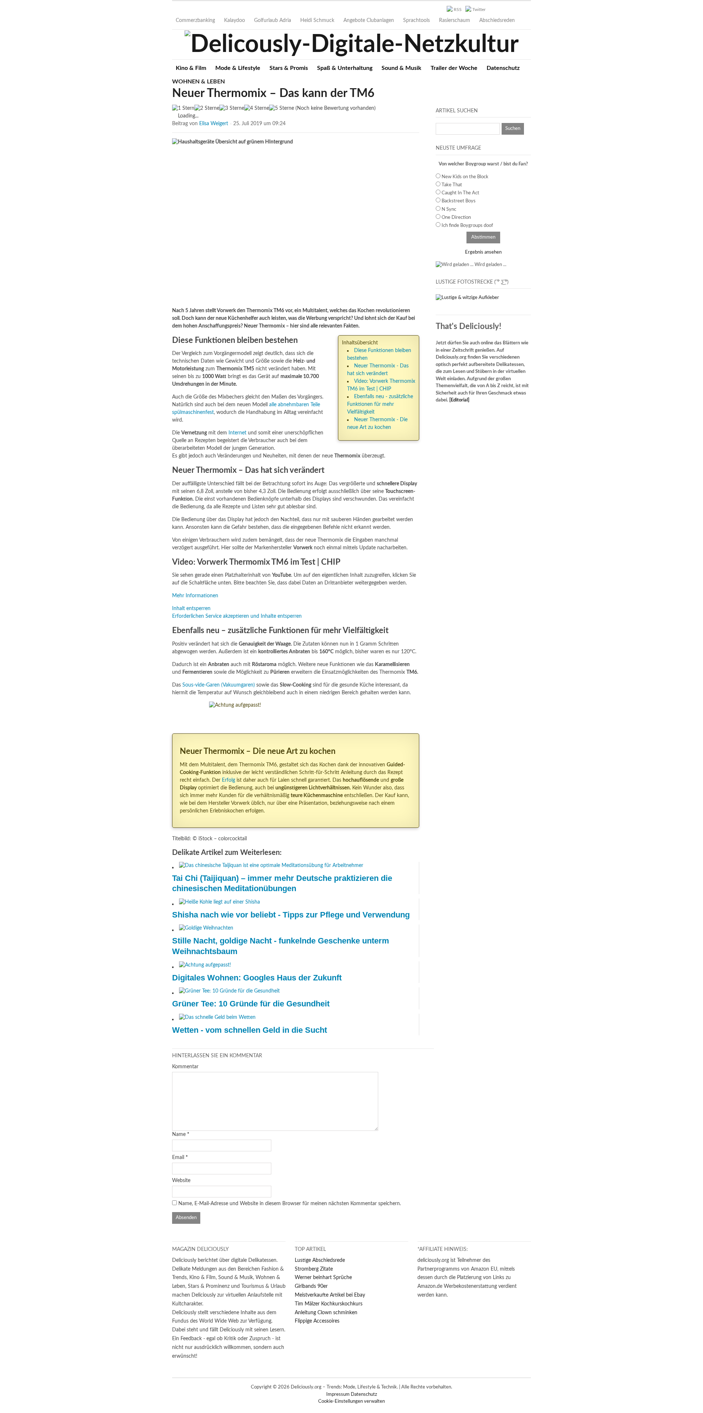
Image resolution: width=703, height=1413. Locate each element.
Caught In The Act (460, 193)
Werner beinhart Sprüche (323, 1277)
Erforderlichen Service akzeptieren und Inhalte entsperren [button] (237, 616)
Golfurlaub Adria (272, 20)
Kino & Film (191, 68)
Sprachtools (416, 20)
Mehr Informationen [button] (195, 595)
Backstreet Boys (459, 201)
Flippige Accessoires (317, 1321)
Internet (237, 433)
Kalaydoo (234, 20)
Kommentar (185, 1066)
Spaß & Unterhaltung (344, 68)
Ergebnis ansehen (483, 252)
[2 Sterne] (206, 108)
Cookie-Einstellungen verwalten (351, 1401)
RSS (458, 9)
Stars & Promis (288, 68)
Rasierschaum (454, 20)
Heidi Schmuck (317, 20)
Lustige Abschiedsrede (320, 1260)
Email (178, 1157)
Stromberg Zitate (314, 1269)
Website (181, 1180)
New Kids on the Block (465, 177)
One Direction (456, 217)
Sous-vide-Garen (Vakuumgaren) (218, 685)
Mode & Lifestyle (237, 68)
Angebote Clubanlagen (368, 20)
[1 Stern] (183, 108)
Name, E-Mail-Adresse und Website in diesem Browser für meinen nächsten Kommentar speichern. (289, 1203)
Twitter (479, 9)
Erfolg (228, 780)
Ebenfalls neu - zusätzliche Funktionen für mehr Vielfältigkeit (380, 404)
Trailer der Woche (454, 68)
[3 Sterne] (231, 108)
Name (179, 1134)
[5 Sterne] (281, 108)
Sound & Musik (401, 68)
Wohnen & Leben (198, 82)
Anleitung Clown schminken (326, 1312)
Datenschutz (503, 68)
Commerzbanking (195, 20)
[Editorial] (459, 400)
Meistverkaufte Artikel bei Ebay (330, 1295)
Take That (452, 185)
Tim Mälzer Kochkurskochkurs (328, 1304)
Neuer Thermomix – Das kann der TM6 (273, 93)
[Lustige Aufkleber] (467, 297)
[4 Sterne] (256, 108)
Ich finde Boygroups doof (467, 225)
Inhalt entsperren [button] (191, 608)
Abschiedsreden (497, 20)
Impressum (338, 1394)
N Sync (449, 209)
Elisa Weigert (213, 123)
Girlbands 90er (311, 1286)
